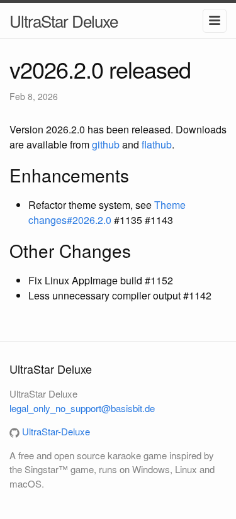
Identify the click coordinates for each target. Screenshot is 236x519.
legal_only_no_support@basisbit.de (82, 408)
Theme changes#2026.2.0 (107, 212)
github (106, 144)
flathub (157, 144)
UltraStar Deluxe (63, 20)
